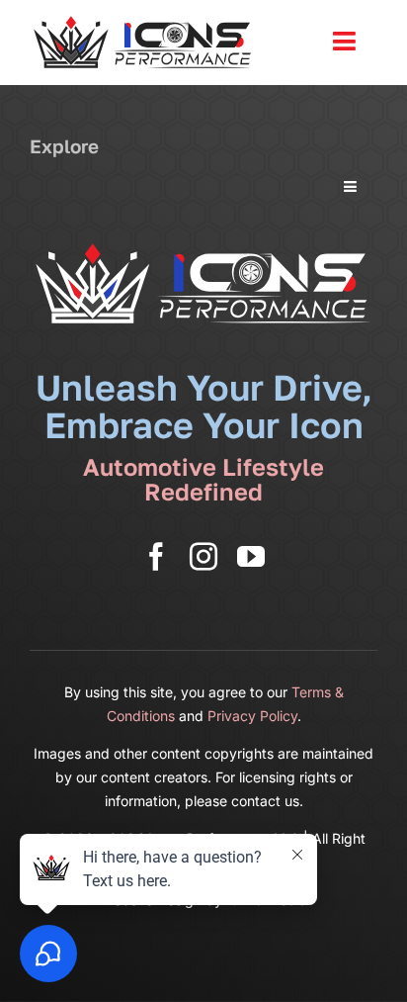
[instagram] (203, 557)
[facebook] (156, 557)
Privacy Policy (252, 715)
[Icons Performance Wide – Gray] (144, 20)
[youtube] (251, 557)
